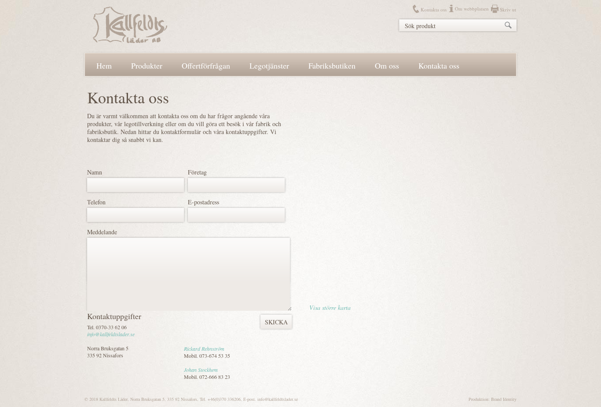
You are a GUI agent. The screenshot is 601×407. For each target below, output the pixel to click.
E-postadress (203, 202)
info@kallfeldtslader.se (111, 334)
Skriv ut (508, 9)
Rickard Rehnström (204, 348)
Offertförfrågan (206, 65)
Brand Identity (504, 399)
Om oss (387, 65)
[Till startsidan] (130, 40)
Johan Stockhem (201, 369)
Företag (197, 172)
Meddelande (102, 232)
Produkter (146, 65)
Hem (104, 65)
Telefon (96, 202)
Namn (94, 172)
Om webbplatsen (472, 8)
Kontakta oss (434, 9)
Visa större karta (330, 307)
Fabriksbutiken (331, 65)
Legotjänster (269, 65)
